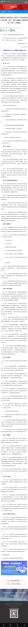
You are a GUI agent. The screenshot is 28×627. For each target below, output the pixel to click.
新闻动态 (3, 11)
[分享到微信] (11, 30)
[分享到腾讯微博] (9, 30)
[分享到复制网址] (14, 30)
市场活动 (10, 11)
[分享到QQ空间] (4, 30)
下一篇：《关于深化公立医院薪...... (14, 583)
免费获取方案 (14, 595)
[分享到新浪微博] (6, 30)
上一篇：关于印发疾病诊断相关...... (14, 580)
